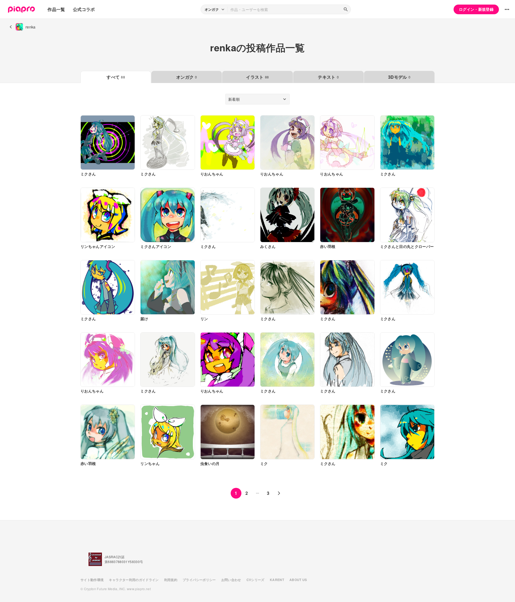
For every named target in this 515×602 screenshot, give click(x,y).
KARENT (277, 579)
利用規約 (170, 579)
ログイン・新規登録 (476, 9)
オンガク (186, 77)
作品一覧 (56, 9)
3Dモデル (399, 77)
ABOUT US (298, 579)
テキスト (328, 77)
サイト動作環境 (92, 579)
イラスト (257, 77)
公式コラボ (84, 9)
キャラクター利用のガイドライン (134, 579)
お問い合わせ (231, 579)
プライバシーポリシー (199, 579)
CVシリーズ (255, 579)
